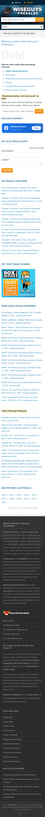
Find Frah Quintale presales (11, 748)
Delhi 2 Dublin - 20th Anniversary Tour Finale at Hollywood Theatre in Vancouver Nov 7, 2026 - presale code (22, 330)
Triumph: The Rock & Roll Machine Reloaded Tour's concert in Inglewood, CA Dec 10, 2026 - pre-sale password (21, 232)
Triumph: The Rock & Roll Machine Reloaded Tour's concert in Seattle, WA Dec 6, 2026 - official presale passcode (21, 211)
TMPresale (12, 805)
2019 (18, 498)
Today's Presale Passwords (17, 71)
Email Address (8, 151)
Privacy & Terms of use (10, 757)
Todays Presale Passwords (11, 761)
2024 (18, 495)
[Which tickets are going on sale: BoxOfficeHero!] (16, 613)
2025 (11, 495)
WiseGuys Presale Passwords (15, 585)
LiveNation (22, 558)
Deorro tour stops (8, 621)
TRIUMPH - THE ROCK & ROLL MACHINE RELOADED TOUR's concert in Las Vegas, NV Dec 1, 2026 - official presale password (22, 243)
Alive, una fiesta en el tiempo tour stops (15, 629)
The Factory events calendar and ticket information (19, 775)
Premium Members (12, 694)
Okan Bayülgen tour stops (11, 625)
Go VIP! (29, 3)
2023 (26, 495)
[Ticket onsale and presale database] (18, 283)
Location (6, 159)
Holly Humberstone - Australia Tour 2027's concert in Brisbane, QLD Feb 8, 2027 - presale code (21, 190)
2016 (4, 502)
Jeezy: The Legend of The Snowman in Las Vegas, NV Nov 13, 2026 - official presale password (20, 474)
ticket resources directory (16, 90)
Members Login (7, 717)
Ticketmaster (8, 558)
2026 (4, 495)
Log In (17, 3)
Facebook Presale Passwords (12, 739)
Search (39, 19)
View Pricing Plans (9, 730)
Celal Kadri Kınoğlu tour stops (12, 638)
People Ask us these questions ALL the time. (24, 78)
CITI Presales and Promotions (12, 752)
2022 (34, 495)
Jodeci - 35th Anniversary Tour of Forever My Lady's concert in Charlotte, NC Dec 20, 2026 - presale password (21, 453)
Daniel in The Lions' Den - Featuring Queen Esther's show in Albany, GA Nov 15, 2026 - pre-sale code (22, 428)
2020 (11, 498)
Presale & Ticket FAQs (10, 735)
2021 (4, 498)
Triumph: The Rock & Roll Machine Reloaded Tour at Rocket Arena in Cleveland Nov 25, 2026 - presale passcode (22, 201)
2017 (34, 498)
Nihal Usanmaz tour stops (11, 634)
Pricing (8, 82)
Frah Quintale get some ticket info (20, 86)
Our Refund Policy (8, 726)
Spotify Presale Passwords (11, 744)
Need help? (10, 75)
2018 (26, 498)
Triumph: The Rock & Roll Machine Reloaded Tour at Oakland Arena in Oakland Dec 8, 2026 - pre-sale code (22, 222)
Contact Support (8, 722)
